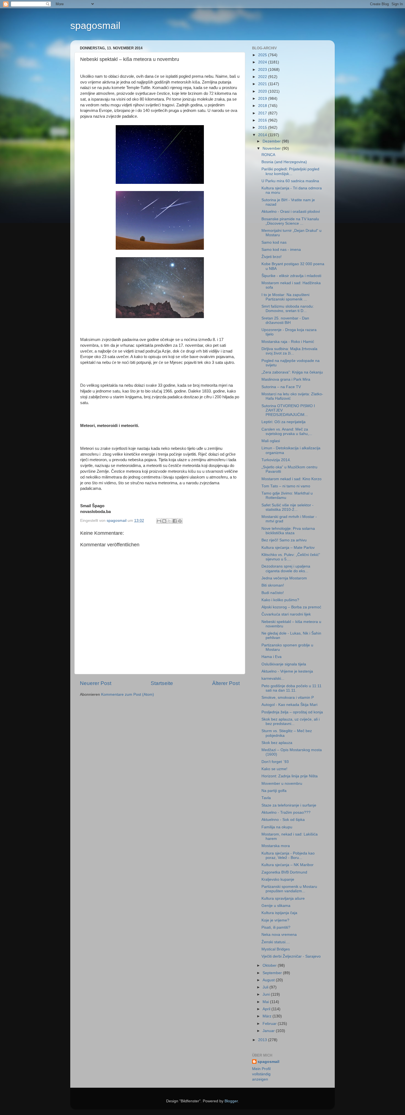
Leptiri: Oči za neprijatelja (283, 422)
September (273, 973)
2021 (263, 84)
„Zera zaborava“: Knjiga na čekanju (292, 372)
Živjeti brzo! (271, 257)
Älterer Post (226, 683)
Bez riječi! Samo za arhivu (284, 540)
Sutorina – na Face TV (281, 387)
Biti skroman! (272, 585)
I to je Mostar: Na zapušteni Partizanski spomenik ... (285, 297)
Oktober (270, 965)
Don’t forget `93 (275, 762)
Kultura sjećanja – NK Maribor (287, 865)
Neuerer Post (95, 683)
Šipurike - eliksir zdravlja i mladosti (291, 276)
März (267, 1016)
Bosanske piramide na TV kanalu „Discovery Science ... (290, 221)
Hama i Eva (271, 657)
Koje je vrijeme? (275, 920)
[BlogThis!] (164, 521)
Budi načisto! (272, 593)
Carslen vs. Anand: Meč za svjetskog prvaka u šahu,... (286, 431)
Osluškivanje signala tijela (283, 664)
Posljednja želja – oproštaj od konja (292, 712)
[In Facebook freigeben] (174, 521)
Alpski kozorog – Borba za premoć (291, 607)
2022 (263, 77)
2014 (263, 135)
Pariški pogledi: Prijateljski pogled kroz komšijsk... (290, 171)
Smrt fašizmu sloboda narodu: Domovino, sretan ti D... (287, 308)
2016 (263, 120)
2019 (263, 98)
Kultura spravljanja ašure (283, 898)
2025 (263, 55)
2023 (263, 70)
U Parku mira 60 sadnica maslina (290, 181)
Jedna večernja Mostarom (284, 578)
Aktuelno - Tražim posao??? (285, 812)
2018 (263, 106)
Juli (266, 987)
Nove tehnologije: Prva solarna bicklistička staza (288, 530)
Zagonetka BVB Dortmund (284, 872)
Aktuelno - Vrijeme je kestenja (287, 671)
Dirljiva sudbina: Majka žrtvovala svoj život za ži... (289, 351)
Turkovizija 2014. (276, 460)
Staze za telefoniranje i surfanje (288, 805)
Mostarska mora (275, 846)
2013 (263, 1040)
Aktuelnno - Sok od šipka (283, 820)
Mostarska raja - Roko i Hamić (287, 342)
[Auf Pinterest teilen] (180, 521)
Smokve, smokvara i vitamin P (287, 697)
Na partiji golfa (274, 791)
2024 (263, 62)
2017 (263, 113)
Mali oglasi (270, 441)
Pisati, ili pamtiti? (275, 927)
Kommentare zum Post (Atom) (127, 694)
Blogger (231, 1101)
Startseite (162, 683)
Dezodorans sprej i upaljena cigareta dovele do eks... (285, 568)
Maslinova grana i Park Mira (285, 379)
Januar (269, 1031)
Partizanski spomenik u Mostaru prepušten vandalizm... (289, 889)
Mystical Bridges (275, 949)
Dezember (272, 141)
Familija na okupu (276, 827)
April (267, 1009)
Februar (270, 1024)
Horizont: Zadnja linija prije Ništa (289, 776)
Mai (266, 1002)
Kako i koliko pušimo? (280, 600)
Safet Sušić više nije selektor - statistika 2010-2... (287, 507)
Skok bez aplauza (276, 743)
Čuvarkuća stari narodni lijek (286, 614)
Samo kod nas (274, 242)
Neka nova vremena (279, 935)
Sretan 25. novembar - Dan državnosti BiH (285, 320)
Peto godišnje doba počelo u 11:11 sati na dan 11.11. (291, 688)
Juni (267, 994)
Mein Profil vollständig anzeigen (261, 1074)
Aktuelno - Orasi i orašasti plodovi (290, 211)
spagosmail (95, 25)
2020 (263, 91)
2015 (263, 127)
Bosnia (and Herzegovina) (284, 162)
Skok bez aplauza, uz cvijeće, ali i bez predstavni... (290, 721)
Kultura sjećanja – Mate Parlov (288, 548)
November (272, 148)
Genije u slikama (275, 906)
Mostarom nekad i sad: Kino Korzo (291, 479)
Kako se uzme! (274, 769)
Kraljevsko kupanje (277, 879)
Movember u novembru (281, 783)
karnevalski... (272, 678)
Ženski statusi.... (275, 942)
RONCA (268, 155)
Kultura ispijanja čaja (279, 913)
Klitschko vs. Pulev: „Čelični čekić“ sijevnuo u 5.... (290, 557)
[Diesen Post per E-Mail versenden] (159, 521)
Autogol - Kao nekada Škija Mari (289, 705)
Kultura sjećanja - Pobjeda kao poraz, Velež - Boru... (288, 855)
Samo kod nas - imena (281, 250)
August (269, 980)
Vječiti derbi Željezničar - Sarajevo (291, 956)
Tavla (266, 798)
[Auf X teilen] (169, 521)
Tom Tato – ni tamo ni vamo (285, 486)
